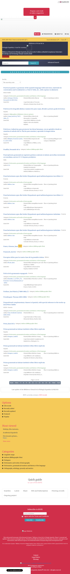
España (5, 111)
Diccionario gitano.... (10, 436)
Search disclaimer (52, 40)
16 (49, 383)
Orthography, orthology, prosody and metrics (18, 468)
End (58, 383)
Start (11, 383)
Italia (4, 160)
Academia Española (10, 433)
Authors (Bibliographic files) (34, 149)
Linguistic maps (9, 455)
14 (43, 383)
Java (63, 40)
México (47, 257)
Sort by (4, 79)
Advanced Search (53, 62)
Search (33, 63)
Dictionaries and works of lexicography (20, 182)
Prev (16, 383)
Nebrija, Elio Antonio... (11, 429)
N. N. (9, 165)
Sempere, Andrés (13, 336)
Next (53, 383)
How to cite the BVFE (19, 40)
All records (7, 406)
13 (39, 383)
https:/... (5, 438)
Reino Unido (7, 92)
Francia (5, 179)
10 (29, 383)
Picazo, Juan (11, 262)
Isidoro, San (11, 184)
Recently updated (9, 411)
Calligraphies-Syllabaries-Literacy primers (21, 114)
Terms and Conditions (41, 516)
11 (32, 383)
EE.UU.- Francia (7, 307)
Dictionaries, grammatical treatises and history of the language (27, 96)
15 (46, 383)
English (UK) (65, 2)
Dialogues (7, 460)
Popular (6, 417)
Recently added (9, 408)
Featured (7, 414)
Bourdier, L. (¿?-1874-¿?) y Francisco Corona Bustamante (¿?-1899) (13, 281)
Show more (6, 441)
